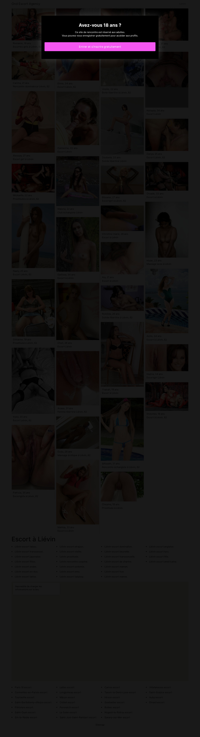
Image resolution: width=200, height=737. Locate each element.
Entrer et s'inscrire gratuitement (100, 46)
